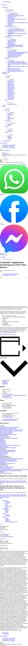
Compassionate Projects (5, 436)
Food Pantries (3, 462)
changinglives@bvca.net (8, 536)
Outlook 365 (5, 382)
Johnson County (16, 494)
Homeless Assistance (4, 446)
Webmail (7, 519)
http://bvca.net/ (9, 397)
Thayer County (21, 482)
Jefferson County (22, 481)
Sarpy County (6, 497)
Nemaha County (23, 494)
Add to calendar (3, 357)
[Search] (1, 150)
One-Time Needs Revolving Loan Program (9, 438)
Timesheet (7, 520)
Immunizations (3, 440)
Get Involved (5, 508)
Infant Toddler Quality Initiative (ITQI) (8, 428)
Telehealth (2, 439)
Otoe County (2, 495)
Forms (6, 505)
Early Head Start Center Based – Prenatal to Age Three (11, 429)
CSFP (11, 394)
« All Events (2, 257)
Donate (6, 512)
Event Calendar (6, 153)
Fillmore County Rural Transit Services (8, 459)
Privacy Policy (6, 632)
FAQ (6, 504)
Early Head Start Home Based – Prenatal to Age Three (11, 430)
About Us (7, 514)
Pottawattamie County (17, 495)
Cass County (2, 494)
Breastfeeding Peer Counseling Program (8, 434)
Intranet (6, 518)
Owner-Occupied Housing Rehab (7, 467)
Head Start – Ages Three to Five (6, 432)
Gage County (16, 481)
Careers (6, 511)
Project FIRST (3, 442)
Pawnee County (9, 495)
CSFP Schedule (13, 329)
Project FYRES (3, 444)
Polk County (2, 482)
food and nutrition (6, 396)
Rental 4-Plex (3, 454)
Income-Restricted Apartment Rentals (7, 450)
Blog (6, 507)
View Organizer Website (8, 416)
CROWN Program (4, 453)
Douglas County (9, 494)
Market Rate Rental (4, 456)
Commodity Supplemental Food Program (8, 461)
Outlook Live (5, 383)
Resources (5, 500)
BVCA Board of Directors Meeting (10, 273)
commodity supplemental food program (15, 395)
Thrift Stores (2, 441)
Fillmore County (9, 481)
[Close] (6, 159)
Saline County (8, 482)
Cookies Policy (6, 633)
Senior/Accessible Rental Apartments (7, 451)
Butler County (3, 481)
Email (24, 164)
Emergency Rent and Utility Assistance (8, 447)
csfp (25, 395)
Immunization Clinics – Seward (9, 275)
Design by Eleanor (4, 636)
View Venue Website (7, 407)
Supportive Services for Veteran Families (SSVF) (10, 445)
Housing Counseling (4, 465)
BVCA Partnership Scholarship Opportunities (9, 427)
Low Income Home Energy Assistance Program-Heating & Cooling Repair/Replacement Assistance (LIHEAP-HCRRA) (14, 470)
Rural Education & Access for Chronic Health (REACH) (11, 458)
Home (4, 152)
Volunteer (7, 509)
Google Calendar (6, 380)
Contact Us (5, 142)
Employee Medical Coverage (11, 521)
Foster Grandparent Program (6, 433)
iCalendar (5, 381)
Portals (4, 517)
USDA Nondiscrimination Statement (9, 332)
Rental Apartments (4, 452)
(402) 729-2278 (6, 534)
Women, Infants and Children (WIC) (7, 463)
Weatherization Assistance (5, 468)
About (4, 513)
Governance (7, 515)
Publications (7, 501)
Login (1, 142)
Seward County (15, 482)
